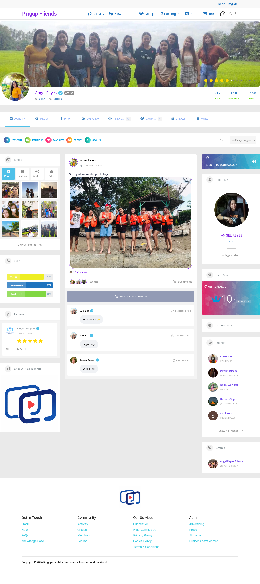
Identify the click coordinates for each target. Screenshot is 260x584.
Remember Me (106, 314)
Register (233, 4)
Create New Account (130, 338)
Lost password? (158, 314)
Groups (150, 14)
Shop (194, 14)
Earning (170, 14)
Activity (98, 14)
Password (97, 294)
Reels (221, 4)
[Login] (235, 13)
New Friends (124, 14)
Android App (130, 349)
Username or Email (102, 275)
